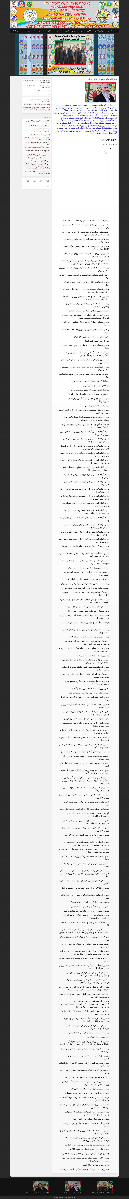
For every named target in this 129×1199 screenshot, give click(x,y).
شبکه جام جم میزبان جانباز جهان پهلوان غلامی (38, 158)
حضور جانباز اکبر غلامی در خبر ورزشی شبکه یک (38, 164)
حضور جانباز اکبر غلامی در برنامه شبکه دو (39, 161)
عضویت (58, 31)
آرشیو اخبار (99, 31)
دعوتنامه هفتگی (45, 31)
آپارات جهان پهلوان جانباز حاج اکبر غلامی (39, 134)
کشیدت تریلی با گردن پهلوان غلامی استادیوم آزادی (37, 147)
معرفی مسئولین (71, 31)
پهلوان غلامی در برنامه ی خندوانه (42, 131)
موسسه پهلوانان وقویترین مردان (42, 128)
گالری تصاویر (86, 31)
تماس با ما (17, 31)
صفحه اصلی (112, 31)
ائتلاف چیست (30, 31)
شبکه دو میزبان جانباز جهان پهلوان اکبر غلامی (38, 155)
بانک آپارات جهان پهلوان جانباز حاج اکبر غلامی (38, 125)
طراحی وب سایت (59, 1197)
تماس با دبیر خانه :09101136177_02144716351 (37, 104)
